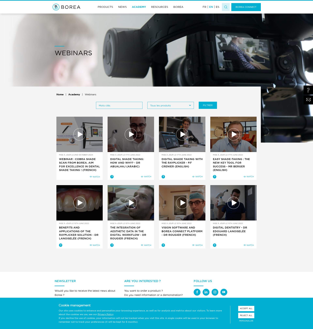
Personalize (246, 321)
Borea (178, 6)
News (122, 6)
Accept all (246, 308)
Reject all (246, 315)
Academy (139, 6)
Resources (159, 6)
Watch (96, 177)
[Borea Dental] (66, 7)
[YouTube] (223, 292)
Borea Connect (246, 7)
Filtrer (208, 105)
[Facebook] (197, 292)
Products (105, 6)
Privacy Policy (105, 314)
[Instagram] (215, 292)
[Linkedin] (206, 292)
